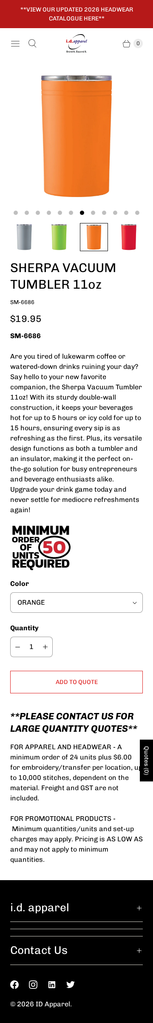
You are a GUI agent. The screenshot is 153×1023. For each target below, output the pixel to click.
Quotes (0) (146, 760)
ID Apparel (53, 1004)
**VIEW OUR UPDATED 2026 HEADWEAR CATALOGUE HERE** (76, 14)
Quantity (24, 628)
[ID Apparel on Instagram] (38, 984)
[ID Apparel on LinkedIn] (57, 984)
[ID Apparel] (76, 43)
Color (19, 584)
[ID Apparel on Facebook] (19, 984)
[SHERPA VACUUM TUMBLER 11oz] (76, 136)
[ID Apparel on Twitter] (75, 984)
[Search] (32, 43)
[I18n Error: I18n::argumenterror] (24, 237)
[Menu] (15, 43)
